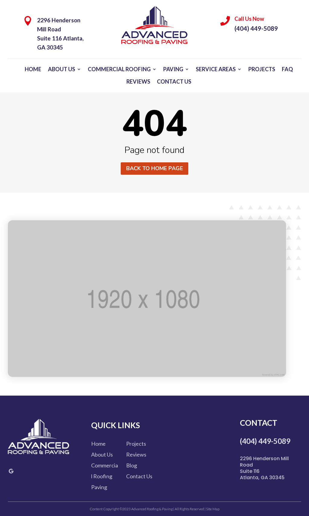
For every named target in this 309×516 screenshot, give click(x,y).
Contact (258, 423)
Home (33, 69)
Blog (131, 465)
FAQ (287, 69)
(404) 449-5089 (256, 28)
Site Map (212, 509)
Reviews (138, 81)
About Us (61, 69)
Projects (261, 69)
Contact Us (174, 81)
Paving (173, 69)
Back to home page (154, 168)
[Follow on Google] (11, 471)
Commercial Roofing (119, 69)
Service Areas (216, 69)
